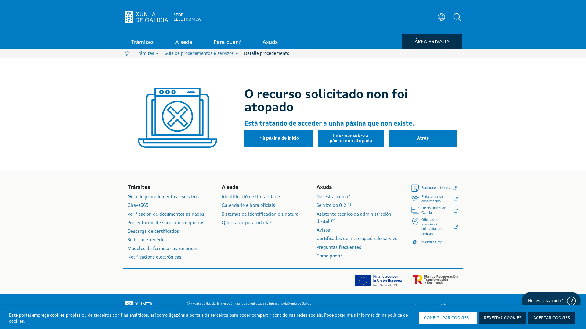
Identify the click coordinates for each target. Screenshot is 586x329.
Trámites (145, 53)
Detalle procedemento (266, 53)
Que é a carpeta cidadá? (247, 223)
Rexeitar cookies (502, 318)
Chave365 (138, 205)
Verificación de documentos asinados (166, 214)
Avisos (323, 230)
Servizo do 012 (332, 205)
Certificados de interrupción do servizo (357, 239)
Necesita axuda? (333, 197)
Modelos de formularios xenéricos (163, 249)
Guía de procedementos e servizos (200, 53)
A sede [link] (183, 42)
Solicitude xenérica (147, 240)
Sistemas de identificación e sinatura (260, 214)
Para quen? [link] (227, 42)
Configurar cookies (446, 318)
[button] (457, 17)
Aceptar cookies (551, 318)
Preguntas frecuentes (339, 248)
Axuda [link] (270, 42)
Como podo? (329, 256)
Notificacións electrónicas (154, 257)
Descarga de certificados (153, 231)
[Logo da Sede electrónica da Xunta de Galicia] (163, 17)
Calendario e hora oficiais (248, 205)
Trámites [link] (142, 42)
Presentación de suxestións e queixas (166, 223)
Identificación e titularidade (251, 197)
